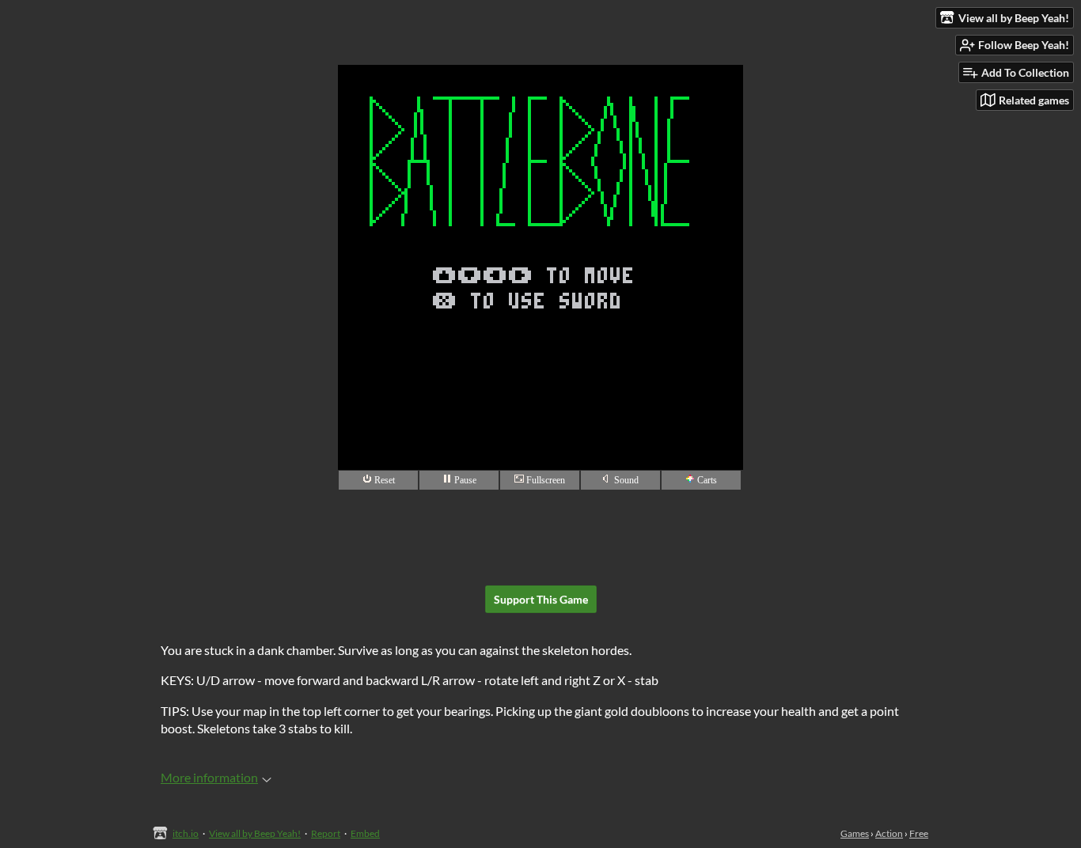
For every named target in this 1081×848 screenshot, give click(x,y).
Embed (365, 833)
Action (889, 833)
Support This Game (541, 599)
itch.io (186, 833)
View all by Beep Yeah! (255, 833)
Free (918, 833)
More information (209, 777)
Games (854, 833)
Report (325, 833)
